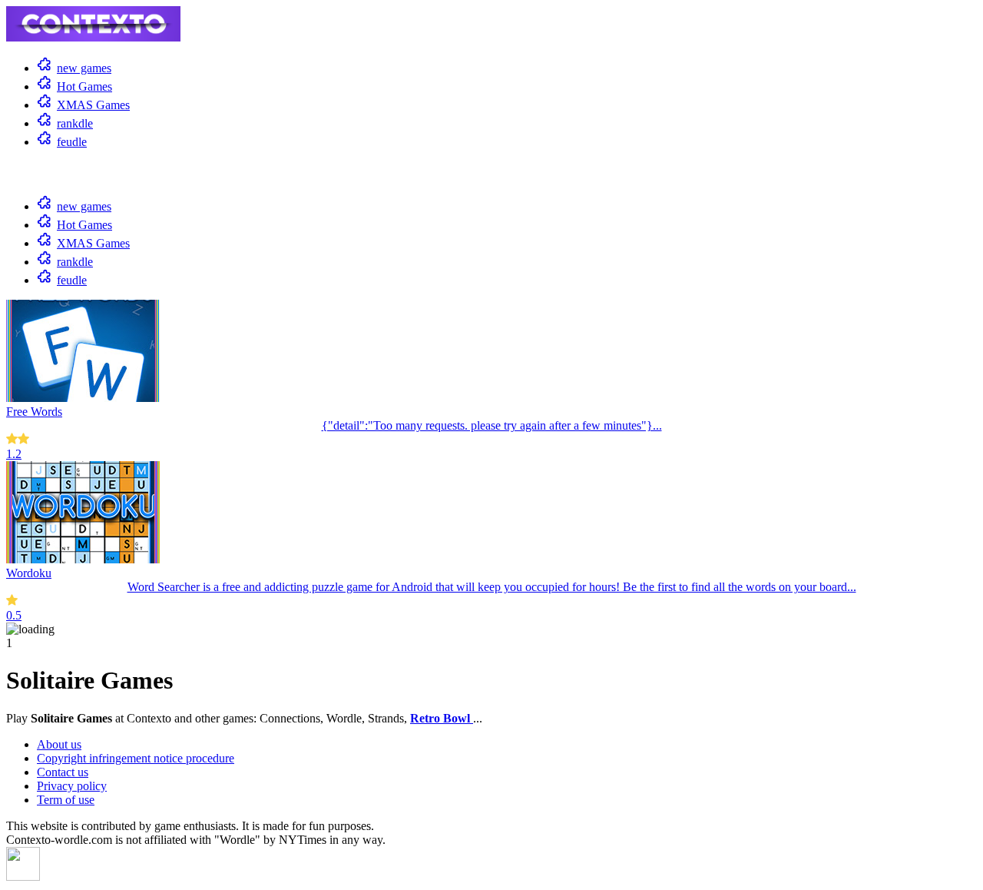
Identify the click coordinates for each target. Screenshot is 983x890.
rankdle (75, 123)
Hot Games (84, 86)
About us (59, 744)
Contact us (62, 772)
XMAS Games (93, 104)
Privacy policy (72, 785)
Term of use (65, 799)
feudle (72, 141)
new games (84, 68)
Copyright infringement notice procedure (135, 758)
